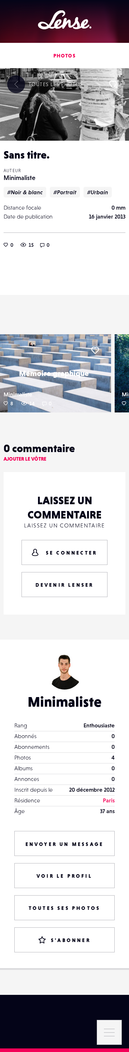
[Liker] (112, 84)
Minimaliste (19, 177)
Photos (64, 56)
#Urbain (97, 192)
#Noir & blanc (25, 192)
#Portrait (64, 192)
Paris (109, 800)
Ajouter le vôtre (25, 459)
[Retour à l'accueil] (64, 19)
